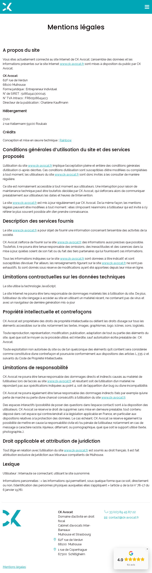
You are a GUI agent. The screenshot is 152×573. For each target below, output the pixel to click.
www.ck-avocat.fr (72, 64)
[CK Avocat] (38, 7)
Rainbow (66, 140)
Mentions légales (14, 567)
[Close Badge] (147, 549)
